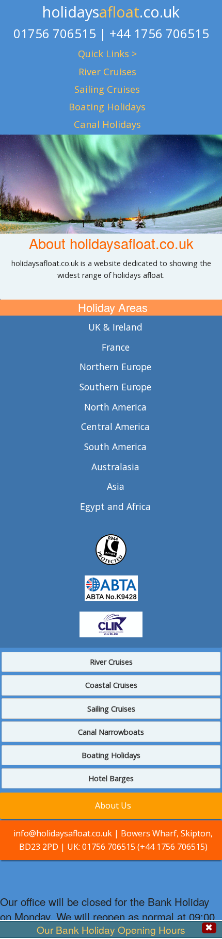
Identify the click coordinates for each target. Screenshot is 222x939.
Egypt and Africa (115, 506)
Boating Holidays (107, 106)
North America (115, 407)
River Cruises (107, 71)
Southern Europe (115, 387)
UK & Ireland (115, 327)
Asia (115, 486)
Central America (115, 426)
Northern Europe (115, 366)
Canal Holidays (107, 124)
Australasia (115, 466)
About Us (113, 805)
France (116, 347)
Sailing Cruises (107, 89)
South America (115, 446)
